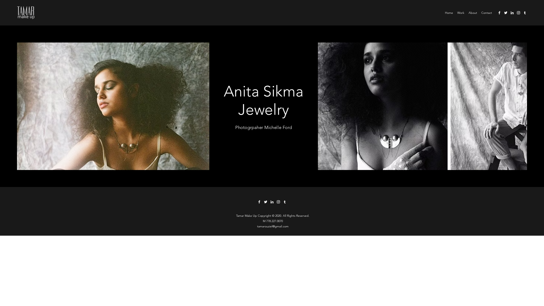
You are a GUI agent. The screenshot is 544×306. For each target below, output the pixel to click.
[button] (460, 13)
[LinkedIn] (512, 13)
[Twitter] (506, 13)
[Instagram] (518, 13)
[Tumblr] (525, 13)
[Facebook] (499, 13)
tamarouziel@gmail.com (273, 226)
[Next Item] (519, 106)
